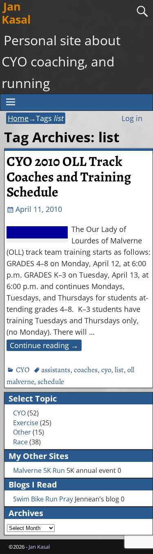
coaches (86, 370)
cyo (106, 370)
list (119, 370)
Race (20, 441)
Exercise (25, 422)
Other (22, 432)
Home (18, 118)
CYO (22, 370)
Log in (132, 118)
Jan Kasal (39, 546)
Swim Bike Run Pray (43, 498)
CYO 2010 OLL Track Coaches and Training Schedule (69, 176)
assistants (55, 370)
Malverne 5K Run (39, 470)
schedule (51, 381)
